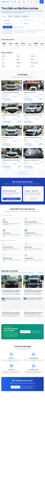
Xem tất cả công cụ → (35, 211)
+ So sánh (18, 94)
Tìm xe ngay (7, 27)
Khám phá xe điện (25, 331)
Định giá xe (15, 2)
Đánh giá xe (19, 2)
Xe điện (31, 2)
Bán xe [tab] (10, 16)
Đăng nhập (37, 2)
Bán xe (12, 2)
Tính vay (28, 2)
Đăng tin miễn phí (33, 198)
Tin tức (34, 2)
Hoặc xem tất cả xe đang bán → (19, 27)
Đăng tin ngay (15, 387)
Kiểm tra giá (24, 2)
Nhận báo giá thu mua (11, 198)
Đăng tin (41, 2)
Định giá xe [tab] (17, 16)
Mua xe (9, 2)
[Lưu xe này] (20, 82)
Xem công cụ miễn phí (27, 387)
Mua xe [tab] (4, 16)
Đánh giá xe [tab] (25, 16)
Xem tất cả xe (22, 172)
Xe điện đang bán (36, 331)
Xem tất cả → (41, 272)
